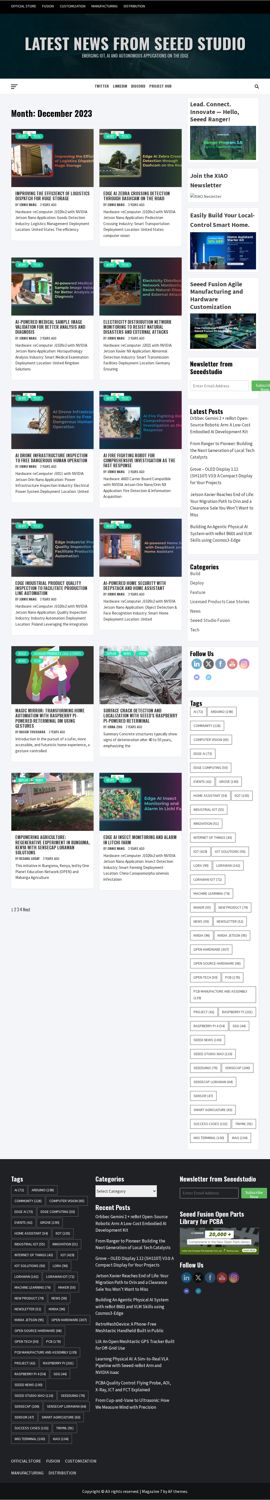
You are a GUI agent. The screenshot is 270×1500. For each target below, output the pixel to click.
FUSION (48, 6)
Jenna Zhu (115, 727)
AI (198, 711)
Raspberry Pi (237, 1011)
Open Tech (206, 977)
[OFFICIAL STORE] (214, 6)
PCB (232, 977)
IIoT (242, 795)
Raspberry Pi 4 (209, 1025)
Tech (36, 136)
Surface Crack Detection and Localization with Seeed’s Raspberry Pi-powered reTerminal (140, 715)
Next (26, 909)
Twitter (102, 86)
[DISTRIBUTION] (254, 6)
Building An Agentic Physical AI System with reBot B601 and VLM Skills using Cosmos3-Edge (221, 533)
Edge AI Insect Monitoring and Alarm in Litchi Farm (140, 839)
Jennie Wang (28, 204)
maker (202, 907)
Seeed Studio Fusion (210, 620)
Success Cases (211, 1123)
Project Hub (160, 86)
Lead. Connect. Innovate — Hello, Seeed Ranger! (214, 111)
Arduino (222, 711)
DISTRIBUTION (134, 6)
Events (202, 781)
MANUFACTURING (104, 6)
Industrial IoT (209, 809)
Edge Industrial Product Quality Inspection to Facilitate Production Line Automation (51, 588)
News (22, 136)
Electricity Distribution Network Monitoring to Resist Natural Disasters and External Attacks (137, 327)
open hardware (211, 949)
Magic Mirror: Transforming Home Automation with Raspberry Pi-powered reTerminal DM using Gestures (50, 718)
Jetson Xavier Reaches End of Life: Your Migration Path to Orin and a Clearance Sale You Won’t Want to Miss (222, 505)
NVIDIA (202, 935)
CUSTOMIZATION (72, 6)
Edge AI (203, 753)
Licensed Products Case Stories (57, 653)
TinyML (244, 1123)
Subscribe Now (254, 1194)
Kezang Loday (29, 858)
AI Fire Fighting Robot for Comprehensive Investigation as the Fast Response (139, 460)
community (207, 725)
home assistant (210, 795)
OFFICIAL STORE (23, 6)
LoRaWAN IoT (208, 879)
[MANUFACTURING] (244, 6)
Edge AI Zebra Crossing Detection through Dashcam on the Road (136, 196)
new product (233, 907)
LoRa (201, 865)
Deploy (111, 653)
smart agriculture (213, 1109)
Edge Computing (211, 767)
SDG (239, 1025)
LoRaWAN (228, 865)
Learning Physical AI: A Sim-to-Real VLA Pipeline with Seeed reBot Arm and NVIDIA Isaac (131, 1365)
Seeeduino (206, 1067)
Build (22, 653)
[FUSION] (224, 6)
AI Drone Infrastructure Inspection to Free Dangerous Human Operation (51, 458)
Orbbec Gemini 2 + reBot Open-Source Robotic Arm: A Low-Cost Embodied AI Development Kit (220, 425)
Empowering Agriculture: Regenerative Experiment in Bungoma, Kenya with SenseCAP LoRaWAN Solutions (52, 845)
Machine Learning (212, 893)
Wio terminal (209, 1137)
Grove (228, 781)
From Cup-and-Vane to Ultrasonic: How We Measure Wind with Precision (132, 1403)
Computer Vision (211, 739)
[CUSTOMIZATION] (234, 6)
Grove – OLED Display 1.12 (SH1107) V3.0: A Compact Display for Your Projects (221, 475)
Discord (138, 86)
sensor (203, 1095)
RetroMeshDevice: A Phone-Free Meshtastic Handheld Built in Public (129, 1327)
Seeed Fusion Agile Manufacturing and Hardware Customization (216, 295)
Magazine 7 (152, 1491)
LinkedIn (120, 86)
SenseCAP (237, 1067)
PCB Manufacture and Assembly (220, 994)
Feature (197, 592)
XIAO (240, 1137)
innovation (206, 823)
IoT (200, 851)
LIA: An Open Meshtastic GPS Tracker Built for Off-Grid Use (135, 1345)
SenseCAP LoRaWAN (213, 1081)
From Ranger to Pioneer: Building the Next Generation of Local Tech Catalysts (222, 450)
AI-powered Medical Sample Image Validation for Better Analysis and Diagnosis (50, 327)
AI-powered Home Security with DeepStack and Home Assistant (134, 585)
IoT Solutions (230, 851)
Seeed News (207, 1039)
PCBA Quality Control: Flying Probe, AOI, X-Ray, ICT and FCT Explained (133, 1386)
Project (204, 1011)
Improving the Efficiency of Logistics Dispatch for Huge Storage (52, 196)
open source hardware (217, 963)
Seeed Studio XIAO (213, 1053)
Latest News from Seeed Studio (135, 43)
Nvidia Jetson (232, 935)
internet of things (213, 837)
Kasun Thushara (32, 732)
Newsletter (230, 921)
